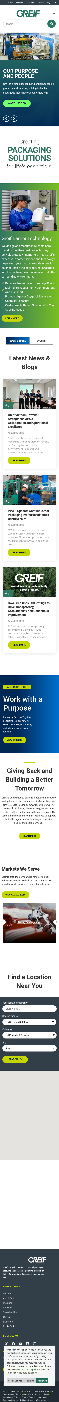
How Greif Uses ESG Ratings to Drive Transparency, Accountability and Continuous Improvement (28, 609)
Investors (20, 3)
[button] (54, 14)
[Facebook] (13, 1344)
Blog (7, 405)
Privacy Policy (9, 1391)
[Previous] (3, 922)
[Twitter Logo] (6, 1344)
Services (7, 1307)
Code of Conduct (29, 1397)
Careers (10, 3)
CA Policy (21, 1391)
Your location (15, 1002)
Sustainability (10, 1312)
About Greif (9, 1298)
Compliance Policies (11, 1397)
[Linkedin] (27, 1344)
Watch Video (17, 103)
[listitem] (29, 923)
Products (7, 1303)
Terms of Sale (32, 1391)
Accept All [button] (42, 1381)
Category (7, 1029)
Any (4, 1042)
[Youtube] (20, 1344)
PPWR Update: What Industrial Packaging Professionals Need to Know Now (28, 515)
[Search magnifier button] (51, 24)
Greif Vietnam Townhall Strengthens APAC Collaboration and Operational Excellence (28, 421)
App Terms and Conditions (36, 1394)
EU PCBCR (8, 1326)
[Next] (55, 922)
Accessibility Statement (24, 1400)
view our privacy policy (27, 1369)
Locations (31, 3)
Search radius (10, 1016)
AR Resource (41, 1400)
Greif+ (41, 3)
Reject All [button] (30, 1381)
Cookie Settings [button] (15, 1381)
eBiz (39, 1397)
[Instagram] (34, 1344)
